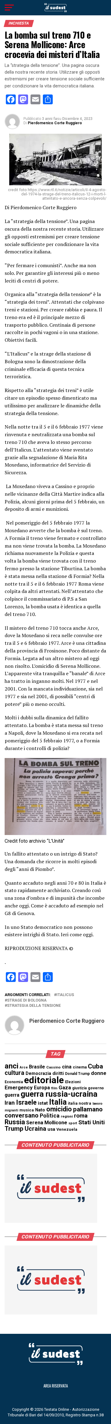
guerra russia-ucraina (59, 1094)
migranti (11, 1110)
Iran (10, 1102)
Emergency (19, 1087)
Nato (40, 1110)
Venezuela (66, 1129)
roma (81, 1115)
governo (96, 1088)
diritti (58, 1073)
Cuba (95, 1066)
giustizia (79, 1088)
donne (98, 1073)
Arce (24, 1067)
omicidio (59, 1109)
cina (67, 1067)
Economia (14, 1082)
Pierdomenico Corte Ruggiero (55, 123)
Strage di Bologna (27, 1001)
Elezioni (73, 1082)
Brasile (37, 1067)
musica (26, 1110)
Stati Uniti (91, 1122)
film (54, 1088)
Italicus (65, 995)
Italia (58, 1102)
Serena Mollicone (46, 1123)
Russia (15, 1122)
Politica (50, 1115)
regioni (67, 1116)
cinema (80, 1067)
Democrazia (38, 1073)
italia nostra (79, 1103)
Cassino (53, 1067)
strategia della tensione (34, 1006)
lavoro (97, 1104)
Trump (14, 1128)
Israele (26, 1102)
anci (11, 1066)
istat (43, 1103)
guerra (12, 1095)
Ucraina (35, 1128)
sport (72, 1123)
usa (51, 1129)
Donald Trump (77, 1074)
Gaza (65, 1087)
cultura (14, 1072)
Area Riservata (55, 1386)
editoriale (44, 1080)
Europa (42, 1088)
